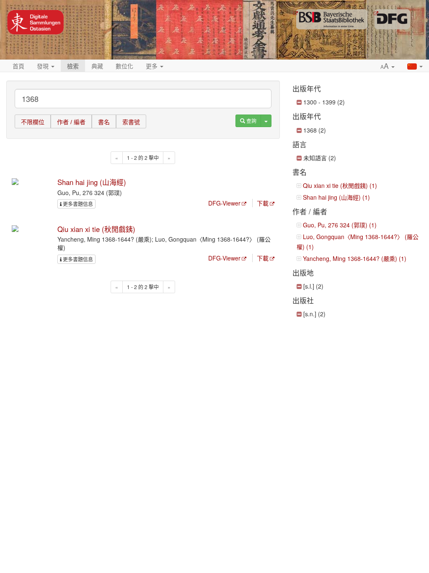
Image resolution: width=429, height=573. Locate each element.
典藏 (97, 66)
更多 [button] (152, 66)
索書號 (131, 122)
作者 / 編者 (71, 122)
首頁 (18, 66)
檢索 (73, 66)
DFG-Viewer (224, 203)
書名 (104, 122)
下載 (263, 203)
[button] (387, 66)
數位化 (124, 66)
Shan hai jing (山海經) (91, 182)
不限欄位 (32, 122)
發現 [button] (43, 66)
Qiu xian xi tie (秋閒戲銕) (96, 229)
